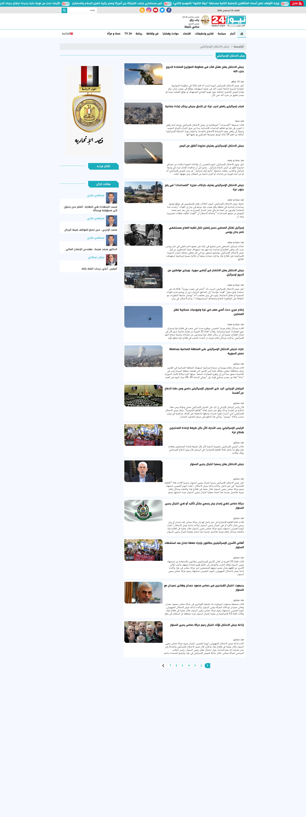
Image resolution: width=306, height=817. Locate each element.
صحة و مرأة (113, 33)
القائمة (66, 33)
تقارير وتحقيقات (204, 33)
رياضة (139, 33)
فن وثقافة (152, 33)
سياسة (222, 33)
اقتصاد (187, 33)
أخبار (232, 33)
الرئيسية (239, 46)
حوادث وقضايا (171, 33)
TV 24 (127, 33)
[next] (163, 665)
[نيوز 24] (228, 21)
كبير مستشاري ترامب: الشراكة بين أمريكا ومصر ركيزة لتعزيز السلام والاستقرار (136, 3)
